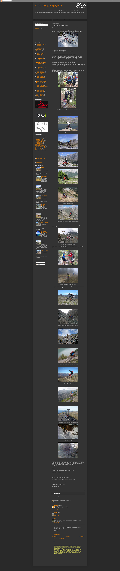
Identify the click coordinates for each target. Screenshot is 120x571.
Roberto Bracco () (39, 138)
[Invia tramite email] (54, 493)
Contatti (75, 19)
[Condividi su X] (57, 493)
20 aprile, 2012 (57, 501)
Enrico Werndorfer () (40, 146)
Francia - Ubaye (39, 52)
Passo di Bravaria (44, 213)
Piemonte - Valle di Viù (40, 82)
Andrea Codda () (39, 140)
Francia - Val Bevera (39, 53)
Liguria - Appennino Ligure (40, 59)
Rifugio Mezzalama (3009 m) (44, 168)
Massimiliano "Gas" (57, 499)
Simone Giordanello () (40, 150)
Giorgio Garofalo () (40, 141)
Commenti (38, 264)
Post (37, 262)
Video (50, 19)
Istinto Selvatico (39, 162)
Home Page (36, 19)
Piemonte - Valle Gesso (40, 85)
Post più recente (54, 536)
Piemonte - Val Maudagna (40, 77)
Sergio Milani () (39, 142)
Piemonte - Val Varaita (40, 80)
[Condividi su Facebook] (58, 493)
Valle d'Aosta (38, 96)
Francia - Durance (39, 45)
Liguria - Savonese (39, 64)
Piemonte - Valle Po (39, 89)
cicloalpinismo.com (69, 544)
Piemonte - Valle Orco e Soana (41, 86)
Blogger (68, 562)
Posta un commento (56, 534)
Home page (68, 536)
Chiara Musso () (39, 143)
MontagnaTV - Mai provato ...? (41, 159)
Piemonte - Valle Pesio (40, 87)
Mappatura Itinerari (68, 19)
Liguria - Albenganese (40, 58)
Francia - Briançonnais (40, 44)
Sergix (55, 512)
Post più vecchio (81, 536)
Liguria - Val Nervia (39, 66)
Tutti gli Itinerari (38, 28)
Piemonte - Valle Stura (40, 90)
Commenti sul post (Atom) (59, 538)
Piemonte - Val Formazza (40, 73)
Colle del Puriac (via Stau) (44, 241)
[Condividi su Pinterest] (59, 493)
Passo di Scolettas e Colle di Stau (44, 223)
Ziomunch (56, 505)
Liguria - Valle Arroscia (40, 68)
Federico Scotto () (39, 149)
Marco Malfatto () (40, 147)
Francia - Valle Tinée (39, 57)
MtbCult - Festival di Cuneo (40, 161)
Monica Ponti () (38, 144)
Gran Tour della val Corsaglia (44, 186)
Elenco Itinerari (44, 19)
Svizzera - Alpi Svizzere (40, 94)
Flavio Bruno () (38, 148)
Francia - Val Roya (39, 54)
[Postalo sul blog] (55, 493)
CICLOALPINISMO (48, 5)
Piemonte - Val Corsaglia (40, 72)
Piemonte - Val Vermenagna (41, 81)
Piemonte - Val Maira (39, 76)
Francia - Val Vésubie (40, 55)
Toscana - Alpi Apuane (40, 95)
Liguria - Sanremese (39, 63)
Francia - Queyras (39, 49)
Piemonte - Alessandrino (40, 71)
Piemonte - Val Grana (40, 75)
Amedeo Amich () (40, 145)
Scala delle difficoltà (57, 19)
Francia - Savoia (39, 50)
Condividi (53, 541)
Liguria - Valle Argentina (40, 67)
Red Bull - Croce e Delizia (40, 158)
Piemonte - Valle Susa (40, 91)
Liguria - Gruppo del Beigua (41, 62)
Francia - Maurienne (39, 48)
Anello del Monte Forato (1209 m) (44, 232)
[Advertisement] (41, 35)
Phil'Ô (55, 518)
